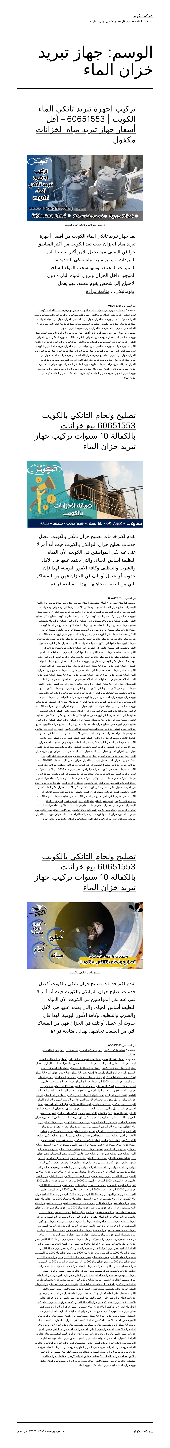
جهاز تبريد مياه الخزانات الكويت (119, 323)
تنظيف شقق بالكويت (93, 1162)
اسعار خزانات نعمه (116, 670)
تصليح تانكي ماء (111, 620)
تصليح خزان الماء (76, 620)
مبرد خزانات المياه (84, 814)
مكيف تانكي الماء (98, 1360)
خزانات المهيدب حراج (49, 1216)
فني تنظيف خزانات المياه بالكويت (108, 652)
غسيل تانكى (98, 1288)
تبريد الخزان (98, 692)
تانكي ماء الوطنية (67, 1113)
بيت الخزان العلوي (76, 1108)
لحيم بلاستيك (84, 1338)
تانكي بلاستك (105, 1113)
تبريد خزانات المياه (72, 697)
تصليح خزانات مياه (126, 629)
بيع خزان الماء (57, 1108)
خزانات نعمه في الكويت (114, 769)
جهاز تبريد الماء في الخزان (78, 319)
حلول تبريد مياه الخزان (94, 760)
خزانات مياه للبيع (55, 1230)
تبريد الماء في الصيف (115, 341)
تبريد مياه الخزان (73, 346)
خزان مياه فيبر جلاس (54, 1207)
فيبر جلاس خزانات (64, 1297)
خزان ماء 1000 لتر (97, 1194)
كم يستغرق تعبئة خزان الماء (58, 1302)
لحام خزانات (112, 656)
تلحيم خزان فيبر (65, 634)
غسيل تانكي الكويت (57, 643)
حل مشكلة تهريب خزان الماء (74, 1171)
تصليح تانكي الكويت (51, 710)
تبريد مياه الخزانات (126, 350)
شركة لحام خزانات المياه (64, 638)
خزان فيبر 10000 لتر (124, 1189)
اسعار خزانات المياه (86, 1081)
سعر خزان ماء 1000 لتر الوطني (118, 1252)
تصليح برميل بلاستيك (70, 1135)
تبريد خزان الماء (62, 341)
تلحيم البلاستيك (59, 1153)
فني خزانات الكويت (125, 801)
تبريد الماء (85, 692)
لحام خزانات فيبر (126, 809)
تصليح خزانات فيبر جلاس (49, 728)
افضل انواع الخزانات (116, 1095)
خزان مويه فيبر (98, 1207)
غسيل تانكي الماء (55, 787)
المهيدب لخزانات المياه (50, 1099)
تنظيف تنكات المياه (119, 1158)
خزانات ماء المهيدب (50, 1225)
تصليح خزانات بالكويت (53, 625)
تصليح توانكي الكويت (91, 1050)
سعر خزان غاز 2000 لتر (106, 1248)
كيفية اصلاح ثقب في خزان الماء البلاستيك (87, 1311)
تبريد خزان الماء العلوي (104, 1122)
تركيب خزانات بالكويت (102, 616)
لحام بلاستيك (110, 1324)
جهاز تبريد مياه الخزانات (50, 319)
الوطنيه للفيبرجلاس (80, 1104)
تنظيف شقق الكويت (117, 1162)
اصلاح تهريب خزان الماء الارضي (111, 674)
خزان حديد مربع (97, 1185)
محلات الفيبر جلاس (97, 1342)
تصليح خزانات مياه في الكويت (98, 629)
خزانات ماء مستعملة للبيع (122, 1230)
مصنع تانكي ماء (70, 1351)
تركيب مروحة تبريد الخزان (110, 1131)
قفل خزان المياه (117, 1302)
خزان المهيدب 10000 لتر (86, 1180)
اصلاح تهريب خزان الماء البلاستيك (74, 674)
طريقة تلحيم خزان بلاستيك (59, 1279)
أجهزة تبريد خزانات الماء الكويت (98, 310)
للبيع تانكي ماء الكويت (85, 809)
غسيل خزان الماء (81, 1293)
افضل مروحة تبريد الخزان (100, 337)
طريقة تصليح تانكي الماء (88, 1279)
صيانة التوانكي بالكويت (109, 643)
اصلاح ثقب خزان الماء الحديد (77, 679)
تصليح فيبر (86, 737)
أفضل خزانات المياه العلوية (85, 1068)
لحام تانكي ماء (86, 801)
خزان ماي (113, 1207)
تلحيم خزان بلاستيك (86, 634)
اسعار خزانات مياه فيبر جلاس (58, 1081)
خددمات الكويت (91, 323)
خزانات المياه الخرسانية (107, 1221)
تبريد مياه (89, 346)
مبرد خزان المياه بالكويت (109, 814)
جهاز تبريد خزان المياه (90, 355)
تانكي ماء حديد (48, 1113)
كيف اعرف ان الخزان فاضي (61, 1306)
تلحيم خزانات (122, 746)
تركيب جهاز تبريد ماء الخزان (109, 319)
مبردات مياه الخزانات (124, 818)
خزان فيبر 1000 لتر (50, 1185)
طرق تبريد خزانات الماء (50, 1275)
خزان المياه (65, 1180)
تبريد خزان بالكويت (81, 611)
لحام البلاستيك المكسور (108, 1320)
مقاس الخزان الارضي (79, 1356)
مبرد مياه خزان (55, 368)
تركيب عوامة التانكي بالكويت (73, 616)
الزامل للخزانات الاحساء (108, 1099)
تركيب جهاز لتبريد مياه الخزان (78, 706)
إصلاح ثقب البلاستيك (83, 1072)
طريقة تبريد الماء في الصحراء (80, 364)
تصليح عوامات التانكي (68, 629)
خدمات (121, 310)
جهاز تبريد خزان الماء (115, 355)
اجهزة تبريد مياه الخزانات (76, 665)
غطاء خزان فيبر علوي (114, 1297)
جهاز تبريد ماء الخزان (85, 755)
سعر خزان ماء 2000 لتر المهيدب (54, 1252)
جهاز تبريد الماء (65, 350)
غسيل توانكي (112, 791)
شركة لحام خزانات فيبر (49, 778)
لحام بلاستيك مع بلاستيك (88, 1324)
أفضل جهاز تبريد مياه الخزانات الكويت (69, 332)
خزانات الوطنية (65, 1221)
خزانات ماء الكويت (72, 1225)
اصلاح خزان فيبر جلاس (88, 683)
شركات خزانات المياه (90, 1266)
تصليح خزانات (128, 625)
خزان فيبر (68, 1185)
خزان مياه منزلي (105, 1212)
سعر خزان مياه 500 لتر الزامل (92, 1261)
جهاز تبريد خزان (62, 751)
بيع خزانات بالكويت (55, 688)
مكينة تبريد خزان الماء (55, 818)
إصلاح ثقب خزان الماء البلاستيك (107, 602)
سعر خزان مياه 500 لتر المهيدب (56, 1261)
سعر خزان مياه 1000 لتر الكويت (63, 769)
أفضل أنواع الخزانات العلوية (96, 1063)
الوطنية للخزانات (102, 1104)
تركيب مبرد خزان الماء (90, 710)
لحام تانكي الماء (104, 801)
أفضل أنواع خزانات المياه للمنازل (62, 1063)
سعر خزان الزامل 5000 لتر (95, 1243)
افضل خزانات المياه (55, 1095)
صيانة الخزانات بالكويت (82, 643)
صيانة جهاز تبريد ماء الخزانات (65, 323)
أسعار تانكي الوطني (113, 661)
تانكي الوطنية (121, 1113)
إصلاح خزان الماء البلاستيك (121, 1077)
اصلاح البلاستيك (105, 1086)
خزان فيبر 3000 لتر (100, 1189)
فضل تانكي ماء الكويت (88, 1297)
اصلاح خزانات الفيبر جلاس (59, 683)
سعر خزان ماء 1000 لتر (53, 1248)
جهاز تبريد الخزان (84, 350)
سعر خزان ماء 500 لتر (123, 1257)
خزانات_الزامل (91, 769)
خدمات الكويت (69, 359)
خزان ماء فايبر (104, 1203)
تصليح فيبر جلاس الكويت (82, 1153)
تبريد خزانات (120, 346)
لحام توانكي (82, 652)
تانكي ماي (84, 1117)
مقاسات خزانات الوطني (122, 1360)
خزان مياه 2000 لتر (78, 1207)
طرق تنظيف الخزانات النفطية (119, 1279)
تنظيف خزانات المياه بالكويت (98, 746)
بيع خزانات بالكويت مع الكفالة (109, 611)
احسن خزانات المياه (65, 1077)
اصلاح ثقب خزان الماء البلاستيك (111, 679)
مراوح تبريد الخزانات (100, 818)
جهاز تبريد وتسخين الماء (123, 1171)
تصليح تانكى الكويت (114, 1050)
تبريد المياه (96, 341)
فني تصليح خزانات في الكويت (91, 796)
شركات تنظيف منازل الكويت (120, 1266)
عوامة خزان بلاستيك (117, 1288)
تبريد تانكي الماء (112, 314)
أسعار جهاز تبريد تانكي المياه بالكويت (59, 310)
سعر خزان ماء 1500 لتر (86, 1252)
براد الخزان (93, 1108)
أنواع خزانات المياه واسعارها (110, 1072)
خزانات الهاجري (84, 764)
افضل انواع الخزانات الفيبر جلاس (86, 1095)
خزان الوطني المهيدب (119, 1185)
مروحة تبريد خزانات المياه (61, 1347)
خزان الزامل (56, 1176)
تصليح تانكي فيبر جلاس (103, 715)
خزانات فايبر (117, 1225)
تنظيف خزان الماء (97, 1158)
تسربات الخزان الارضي (60, 1131)
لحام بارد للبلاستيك (54, 1320)
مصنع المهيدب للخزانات (93, 1351)
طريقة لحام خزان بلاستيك (64, 1284)
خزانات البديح (128, 764)
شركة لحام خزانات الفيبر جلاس (96, 638)
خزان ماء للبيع (54, 1203)
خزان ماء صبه (121, 1203)
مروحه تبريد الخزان (117, 1351)
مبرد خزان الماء (53, 364)
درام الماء (45, 1234)
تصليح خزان (83, 719)
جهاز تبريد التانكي (104, 350)
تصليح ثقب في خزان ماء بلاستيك (109, 719)
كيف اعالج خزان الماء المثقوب (95, 1306)
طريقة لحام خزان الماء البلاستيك (97, 1284)
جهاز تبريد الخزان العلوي (122, 751)
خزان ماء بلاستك (113, 1198)
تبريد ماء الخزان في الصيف (63, 701)
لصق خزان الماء (67, 1338)
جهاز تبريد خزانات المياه (64, 355)
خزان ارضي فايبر (71, 760)
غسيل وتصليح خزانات (77, 791)
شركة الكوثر (143, 15)
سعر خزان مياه (101, 1257)
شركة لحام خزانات (125, 638)
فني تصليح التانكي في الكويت (103, 647)
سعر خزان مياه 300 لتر (50, 1257)
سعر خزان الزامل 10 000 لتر (57, 1239)
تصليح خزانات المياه (108, 625)
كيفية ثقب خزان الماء (76, 1315)
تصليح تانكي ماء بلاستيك (57, 715)
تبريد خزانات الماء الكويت (60, 314)
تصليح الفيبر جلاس (93, 1135)
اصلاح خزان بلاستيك (113, 683)
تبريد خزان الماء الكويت (77, 1122)
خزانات (90, 1212)
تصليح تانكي (49, 616)
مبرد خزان (46, 809)
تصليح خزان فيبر (107, 1144)
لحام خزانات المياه (65, 656)
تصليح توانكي (94, 620)
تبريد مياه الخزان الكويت (49, 346)
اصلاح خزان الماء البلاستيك (109, 607)
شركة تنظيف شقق (98, 1270)
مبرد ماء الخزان (100, 328)
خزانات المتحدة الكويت (107, 764)
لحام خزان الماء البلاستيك (60, 652)
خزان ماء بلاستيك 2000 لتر (67, 1198)
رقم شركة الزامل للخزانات (89, 1239)
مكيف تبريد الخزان (77, 1360)
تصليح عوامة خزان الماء (106, 737)
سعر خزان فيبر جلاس (80, 1248)
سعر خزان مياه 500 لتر (123, 1261)
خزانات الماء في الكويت (76, 1216)
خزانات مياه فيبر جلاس (79, 1230)
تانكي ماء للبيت (127, 1117)
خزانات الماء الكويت (101, 1216)
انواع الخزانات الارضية (56, 1104)
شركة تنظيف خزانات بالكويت (67, 773)
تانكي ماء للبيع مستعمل (104, 1117)
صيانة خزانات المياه (72, 782)
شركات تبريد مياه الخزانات (112, 364)
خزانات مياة (99, 1230)
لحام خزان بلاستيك (114, 805)
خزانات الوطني (66, 764)
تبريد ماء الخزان (88, 701)
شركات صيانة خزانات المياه (62, 1266)
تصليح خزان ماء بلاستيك (53, 620)
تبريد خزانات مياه (54, 1122)
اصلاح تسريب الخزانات (76, 602)
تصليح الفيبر (111, 1135)
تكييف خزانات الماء (86, 742)
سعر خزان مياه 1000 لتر (77, 1257)
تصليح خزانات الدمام (115, 1149)
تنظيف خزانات (78, 1158)
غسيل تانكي (116, 787)
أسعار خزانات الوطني (124, 1063)
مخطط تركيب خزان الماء (71, 1342)
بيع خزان (57, 607)
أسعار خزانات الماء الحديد (53, 1059)
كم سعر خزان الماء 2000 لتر (91, 1302)
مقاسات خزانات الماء (54, 1356)
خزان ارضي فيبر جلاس (77, 1176)
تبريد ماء (122, 701)
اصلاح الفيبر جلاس (85, 1086)
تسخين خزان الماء (85, 1131)
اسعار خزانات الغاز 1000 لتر (114, 1081)
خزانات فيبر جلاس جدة (96, 1225)
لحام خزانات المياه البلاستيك (66, 1333)
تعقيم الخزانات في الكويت (112, 634)
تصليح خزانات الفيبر (54, 724)
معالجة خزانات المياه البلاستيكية (110, 1356)
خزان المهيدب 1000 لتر (115, 1180)
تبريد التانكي (129, 314)
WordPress (36, 1431)
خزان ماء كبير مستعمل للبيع (79, 1203)
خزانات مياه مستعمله (102, 1234)
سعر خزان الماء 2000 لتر (65, 1243)
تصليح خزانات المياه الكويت (81, 625)
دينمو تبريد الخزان (115, 1239)
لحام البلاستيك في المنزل (80, 1320)
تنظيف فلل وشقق (71, 1162)
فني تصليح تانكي (77, 647)
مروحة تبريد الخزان (117, 1347)
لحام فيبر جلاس (45, 656)
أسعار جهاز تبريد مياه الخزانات (107, 332)
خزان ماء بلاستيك (92, 1198)
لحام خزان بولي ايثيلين (101, 1329)
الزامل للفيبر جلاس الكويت (78, 1099)
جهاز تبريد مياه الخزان (118, 359)
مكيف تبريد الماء (83, 373)
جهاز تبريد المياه (81, 751)
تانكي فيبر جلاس (87, 1113)
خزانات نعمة (82, 1234)
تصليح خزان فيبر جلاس (123, 724)
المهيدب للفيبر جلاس (124, 1104)
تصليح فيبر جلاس (69, 737)
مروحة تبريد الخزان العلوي (75, 328)
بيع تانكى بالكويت (84, 607)
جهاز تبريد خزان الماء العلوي (113, 755)
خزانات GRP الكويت (49, 760)
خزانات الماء (121, 1216)
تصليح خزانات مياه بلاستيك (121, 733)
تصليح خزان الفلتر (66, 719)
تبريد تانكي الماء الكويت (53, 692)
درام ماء (131, 1239)
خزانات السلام (63, 1212)
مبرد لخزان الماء (119, 328)
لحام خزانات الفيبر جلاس (90, 656)
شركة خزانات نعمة (76, 1270)
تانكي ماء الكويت (75, 337)
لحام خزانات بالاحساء (104, 1338)
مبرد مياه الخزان (74, 368)
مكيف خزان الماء (63, 373)
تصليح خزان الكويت (53, 1050)
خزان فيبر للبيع (117, 1194)
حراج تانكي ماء (100, 1171)
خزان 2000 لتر (120, 1176)
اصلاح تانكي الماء (95, 670)
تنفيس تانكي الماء (50, 1162)
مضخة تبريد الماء (78, 818)
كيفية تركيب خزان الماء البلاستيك (107, 1315)
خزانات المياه (128, 1221)
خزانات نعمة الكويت (63, 1234)
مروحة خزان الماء (103, 373)
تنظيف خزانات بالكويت (68, 746)
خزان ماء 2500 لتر (75, 1194)
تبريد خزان (130, 697)
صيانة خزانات (57, 1270)
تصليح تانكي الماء (126, 715)
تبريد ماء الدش (103, 346)
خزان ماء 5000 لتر (53, 1194)
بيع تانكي (68, 607)
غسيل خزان (97, 791)
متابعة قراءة (97, 291)
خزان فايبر (81, 1185)
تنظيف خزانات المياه (57, 1158)
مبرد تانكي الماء (62, 809)
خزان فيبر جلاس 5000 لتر (74, 1189)
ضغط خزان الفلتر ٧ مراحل (79, 1275)
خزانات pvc (78, 1212)
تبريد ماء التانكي (107, 701)
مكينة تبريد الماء (87, 1365)
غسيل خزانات (62, 1293)
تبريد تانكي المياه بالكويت (88, 314)
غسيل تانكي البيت (98, 787)
